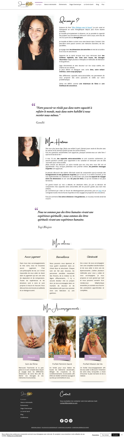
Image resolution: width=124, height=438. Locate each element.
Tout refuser (105, 435)
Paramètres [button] (95, 435)
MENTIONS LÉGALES (36, 427)
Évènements (24, 405)
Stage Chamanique (26, 408)
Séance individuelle (26, 402)
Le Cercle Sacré (25, 411)
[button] (50, 3)
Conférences (24, 417)
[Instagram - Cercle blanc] (70, 420)
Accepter (115, 435)
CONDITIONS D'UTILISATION (64, 427)
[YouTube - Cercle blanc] (66, 420)
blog (99, 191)
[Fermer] (122, 435)
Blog (21, 414)
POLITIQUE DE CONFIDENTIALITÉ (49, 427)
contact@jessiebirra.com (68, 403)
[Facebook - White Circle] (62, 420)
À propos (23, 399)
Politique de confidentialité (14, 436)
